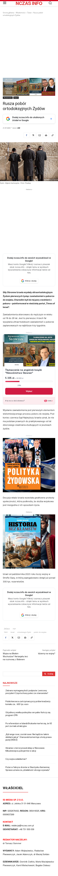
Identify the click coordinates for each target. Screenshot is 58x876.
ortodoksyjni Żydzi (24, 632)
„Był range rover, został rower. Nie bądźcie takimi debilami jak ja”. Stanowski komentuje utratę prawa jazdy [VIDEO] (28, 737)
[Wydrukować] (46, 135)
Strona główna (8, 12)
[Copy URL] (52, 135)
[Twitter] (33, 135)
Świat (29, 12)
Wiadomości (20, 12)
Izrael (12, 632)
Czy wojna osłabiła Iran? (16, 759)
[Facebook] (26, 135)
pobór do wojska (40, 632)
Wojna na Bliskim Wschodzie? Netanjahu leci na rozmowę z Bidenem (15, 656)
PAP (14, 629)
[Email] (39, 135)
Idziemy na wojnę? (46, 653)
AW (18, 128)
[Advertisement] (29, 47)
